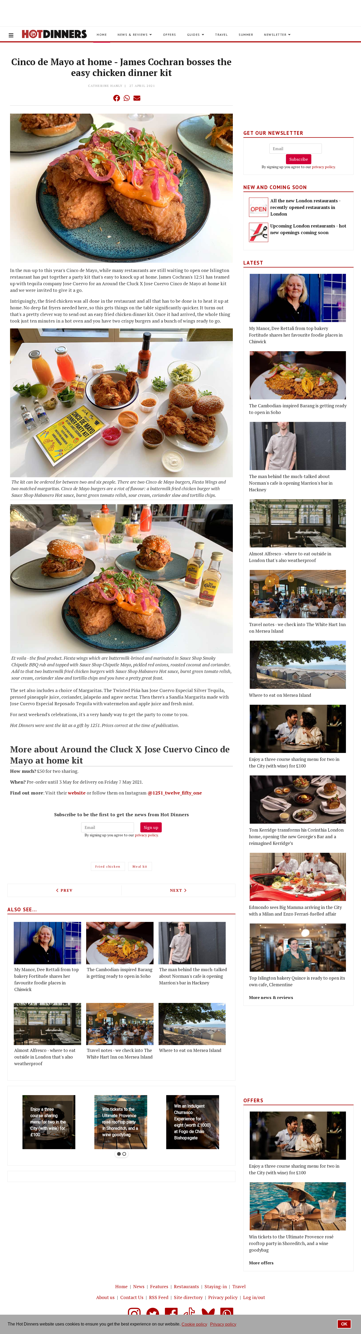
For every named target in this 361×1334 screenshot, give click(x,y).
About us (105, 1297)
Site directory (188, 1297)
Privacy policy (223, 1297)
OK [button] (344, 1324)
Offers (169, 35)
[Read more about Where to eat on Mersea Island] (192, 1024)
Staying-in (216, 1286)
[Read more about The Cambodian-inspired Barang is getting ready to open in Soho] (119, 943)
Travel (221, 35)
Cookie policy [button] (194, 1324)
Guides (193, 35)
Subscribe (298, 159)
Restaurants (186, 1286)
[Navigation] (11, 35)
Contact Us (132, 1297)
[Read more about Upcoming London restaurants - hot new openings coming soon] (258, 232)
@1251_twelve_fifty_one (174, 793)
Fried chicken (108, 866)
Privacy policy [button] (223, 1324)
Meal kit (140, 866)
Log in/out (254, 1297)
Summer (246, 35)
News (139, 1286)
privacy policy (146, 834)
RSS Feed (158, 1297)
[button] (106, 98)
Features (159, 1286)
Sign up (151, 827)
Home (102, 35)
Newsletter (275, 35)
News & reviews (133, 35)
